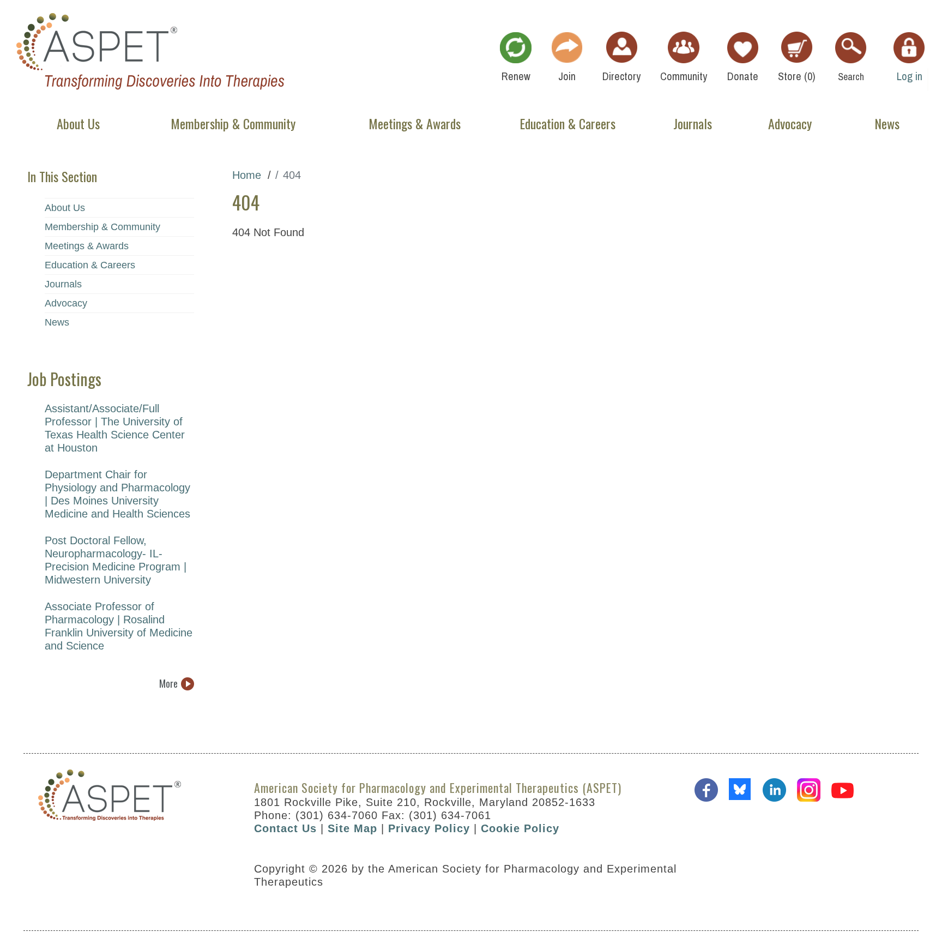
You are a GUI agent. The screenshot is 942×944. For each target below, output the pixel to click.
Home (246, 175)
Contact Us (285, 828)
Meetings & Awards (87, 245)
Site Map (352, 828)
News (57, 322)
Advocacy (66, 303)
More (168, 683)
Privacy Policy (429, 828)
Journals (63, 284)
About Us (65, 207)
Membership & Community (102, 226)
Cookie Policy (520, 828)
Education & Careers (90, 265)
